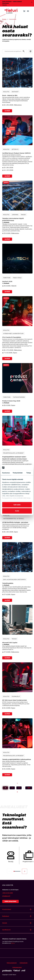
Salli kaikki (17, 505)
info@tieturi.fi (6, 896)
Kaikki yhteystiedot (10, 901)
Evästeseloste (23, 963)
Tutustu (4, 5)
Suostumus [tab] (6, 473)
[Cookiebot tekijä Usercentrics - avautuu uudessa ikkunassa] (24, 467)
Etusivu (4, 19)
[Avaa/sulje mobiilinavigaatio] (27, 11)
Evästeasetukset (17, 967)
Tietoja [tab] (28, 473)
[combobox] (14, 51)
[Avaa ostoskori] (24, 11)
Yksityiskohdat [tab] (17, 473)
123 (27, 788)
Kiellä (17, 511)
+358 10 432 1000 (7, 893)
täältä (12, 943)
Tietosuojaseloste (12, 963)
